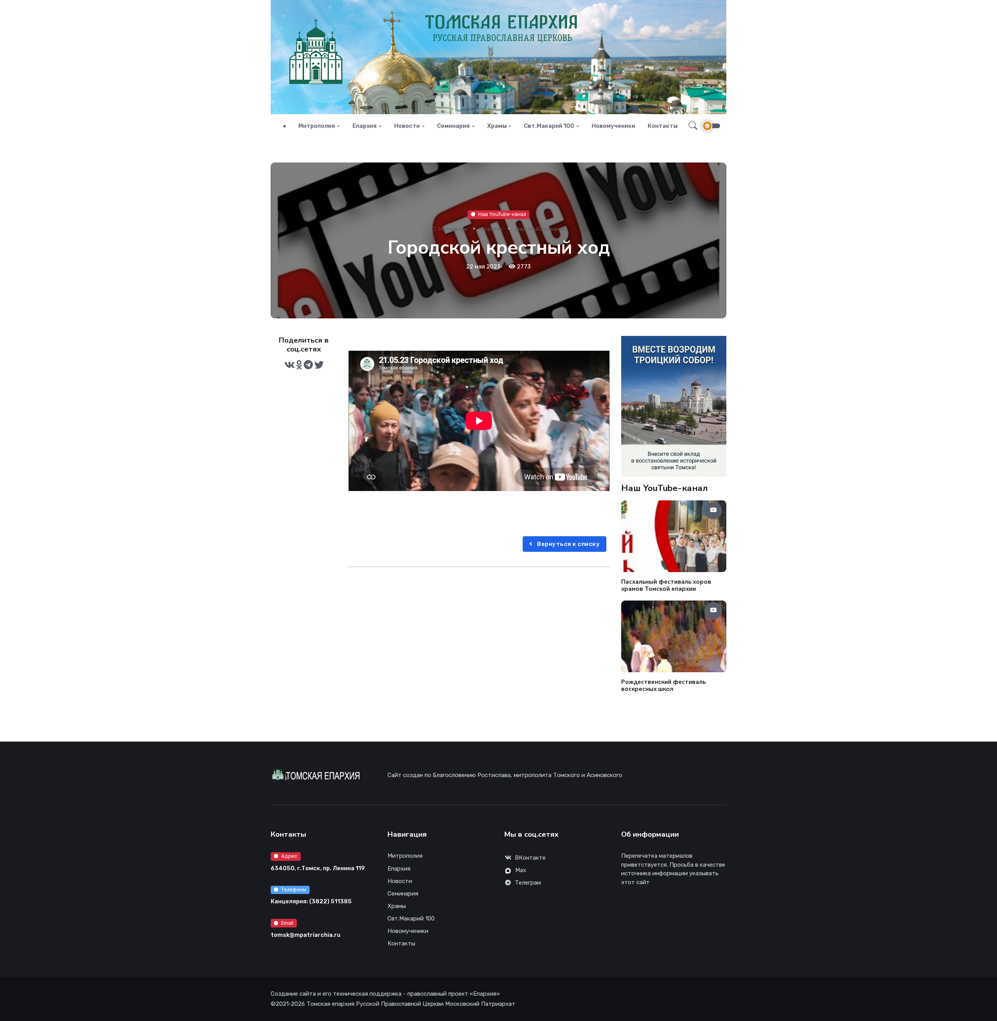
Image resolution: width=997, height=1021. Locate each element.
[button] (691, 126)
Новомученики (613, 125)
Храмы (497, 125)
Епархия (364, 125)
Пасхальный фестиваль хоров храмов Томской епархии (666, 585)
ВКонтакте (530, 857)
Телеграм (528, 882)
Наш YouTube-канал (502, 214)
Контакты (663, 125)
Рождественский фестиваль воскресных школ (663, 685)
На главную (452, 229)
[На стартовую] (284, 126)
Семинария (453, 125)
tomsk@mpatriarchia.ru (305, 934)
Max (520, 870)
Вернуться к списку (568, 544)
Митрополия (316, 125)
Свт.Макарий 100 (549, 125)
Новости (407, 125)
